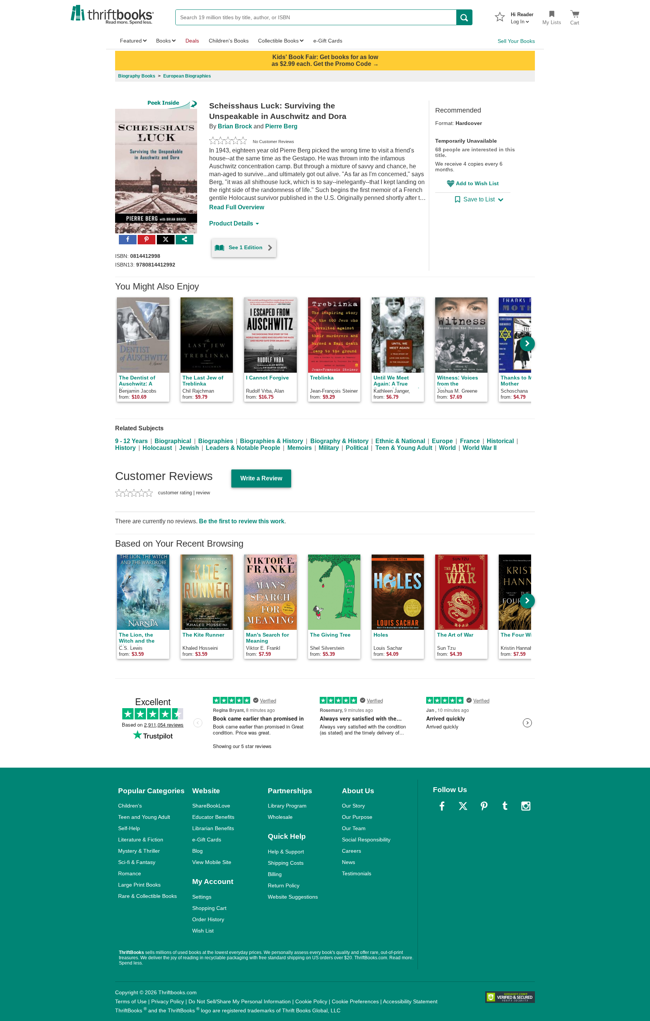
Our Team (354, 828)
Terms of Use (131, 1001)
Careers (351, 851)
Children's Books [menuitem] (229, 41)
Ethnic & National (400, 441)
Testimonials (356, 873)
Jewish (189, 448)
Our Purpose (357, 817)
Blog (197, 851)
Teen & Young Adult (403, 448)
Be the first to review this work (241, 521)
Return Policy (283, 885)
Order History (208, 919)
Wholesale (280, 817)
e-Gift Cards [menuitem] (327, 41)
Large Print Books (139, 885)
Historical (500, 441)
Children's (130, 806)
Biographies (215, 441)
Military (329, 448)
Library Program (287, 806)
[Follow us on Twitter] (463, 806)
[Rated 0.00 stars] (228, 141)
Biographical (173, 441)
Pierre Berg (281, 126)
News (348, 862)
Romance (129, 873)
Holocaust (157, 448)
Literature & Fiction (140, 840)
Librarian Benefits (213, 828)
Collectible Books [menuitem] (278, 41)
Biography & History (339, 441)
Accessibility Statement (410, 1001)
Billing (275, 874)
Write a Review (261, 478)
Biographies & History (271, 441)
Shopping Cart (209, 908)
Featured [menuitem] (131, 41)
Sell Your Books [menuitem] (516, 41)
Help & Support (286, 852)
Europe (442, 441)
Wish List (203, 931)
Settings (201, 897)
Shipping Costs (286, 863)
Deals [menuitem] (192, 41)
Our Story (353, 806)
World (447, 448)
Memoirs (299, 448)
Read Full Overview (236, 207)
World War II (480, 448)
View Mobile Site (211, 862)
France (470, 441)
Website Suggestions (293, 897)
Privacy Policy (167, 1001)
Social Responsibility (366, 840)
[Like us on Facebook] (442, 806)
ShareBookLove (211, 806)
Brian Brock (235, 126)
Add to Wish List (477, 183)
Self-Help (129, 828)
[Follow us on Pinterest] (484, 806)
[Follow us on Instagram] (526, 806)
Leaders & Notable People (243, 448)
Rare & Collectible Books (147, 896)
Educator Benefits (213, 817)
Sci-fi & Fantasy (136, 862)
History (125, 448)
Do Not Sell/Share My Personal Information (239, 1001)
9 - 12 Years (131, 441)
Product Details (231, 223)
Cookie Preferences (355, 1001)
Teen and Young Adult (144, 817)
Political (357, 448)
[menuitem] (522, 15)
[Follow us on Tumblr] (505, 806)
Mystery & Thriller (139, 851)
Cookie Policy (311, 1001)
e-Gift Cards (206, 840)
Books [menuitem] (163, 41)
